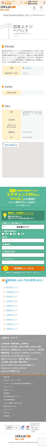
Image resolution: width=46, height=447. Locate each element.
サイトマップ (8, 409)
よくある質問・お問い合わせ (13, 403)
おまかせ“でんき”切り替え (9, 346)
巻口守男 (41, 349)
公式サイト (29, 68)
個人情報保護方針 (9, 400)
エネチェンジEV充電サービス (10, 371)
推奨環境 (6, 416)
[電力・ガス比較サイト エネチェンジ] (8, 8)
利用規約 (8, 272)
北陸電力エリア (12, 306)
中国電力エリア (12, 315)
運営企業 (6, 377)
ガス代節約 (4, 362)
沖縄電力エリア (12, 329)
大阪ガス (21, 359)
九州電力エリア (12, 324)
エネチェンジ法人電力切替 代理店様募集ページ (19, 383)
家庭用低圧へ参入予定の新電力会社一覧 (25, 281)
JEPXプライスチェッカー (9, 359)
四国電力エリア (12, 320)
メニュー (41, 9)
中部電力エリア (12, 301)
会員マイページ (9, 390)
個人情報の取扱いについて (18, 272)
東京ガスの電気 (24, 346)
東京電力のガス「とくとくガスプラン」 (24, 349)
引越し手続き (13, 362)
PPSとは (6, 412)
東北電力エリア (12, 297)
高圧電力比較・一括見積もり (20, 343)
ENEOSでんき (5, 349)
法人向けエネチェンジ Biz (12, 380)
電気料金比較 (5, 353)
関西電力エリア (12, 310)
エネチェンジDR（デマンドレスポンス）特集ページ (17, 365)
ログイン (34, 9)
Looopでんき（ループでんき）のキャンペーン (16, 356)
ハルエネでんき (16, 353)
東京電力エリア (12, 287)
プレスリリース (9, 387)
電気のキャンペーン (31, 359)
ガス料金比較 (5, 343)
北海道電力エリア (12, 292)
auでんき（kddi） (36, 346)
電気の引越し (23, 362)
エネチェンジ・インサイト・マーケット (13, 368)
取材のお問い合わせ (10, 406)
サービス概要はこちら (22, 205)
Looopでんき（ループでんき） (31, 353)
